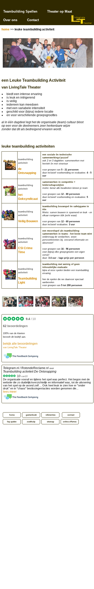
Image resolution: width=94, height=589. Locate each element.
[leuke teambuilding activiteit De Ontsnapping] (9, 301)
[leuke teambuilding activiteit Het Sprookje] (42, 301)
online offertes (69, 422)
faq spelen (12, 422)
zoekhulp (31, 422)
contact (70, 415)
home (6, 29)
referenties (50, 415)
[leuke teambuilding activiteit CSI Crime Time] (75, 301)
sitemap (50, 422)
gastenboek (31, 415)
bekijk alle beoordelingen (20, 345)
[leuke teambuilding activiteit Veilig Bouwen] (59, 301)
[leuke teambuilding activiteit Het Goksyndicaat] (26, 301)
